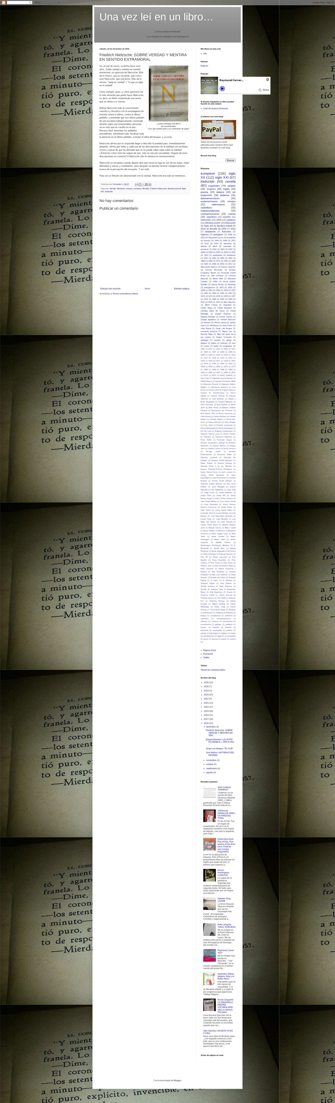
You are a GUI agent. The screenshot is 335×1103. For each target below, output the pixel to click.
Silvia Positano (225, 586)
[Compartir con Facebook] (146, 184)
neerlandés (217, 630)
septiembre (211, 768)
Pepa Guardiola (219, 560)
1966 (218, 366)
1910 (226, 355)
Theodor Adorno (207, 598)
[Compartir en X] (143, 184)
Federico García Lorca (210, 434)
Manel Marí (218, 278)
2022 (214, 375)
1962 (206, 293)
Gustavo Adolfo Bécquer (221, 460)
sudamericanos (209, 201)
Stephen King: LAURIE (224, 899)
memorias (204, 630)
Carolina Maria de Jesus (213, 311)
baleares (229, 613)
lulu (205, 53)
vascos (233, 639)
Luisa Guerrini (226, 522)
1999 (226, 372)
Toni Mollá (221, 598)
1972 (203, 296)
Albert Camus (211, 305)
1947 (206, 258)
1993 (206, 264)
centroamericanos (223, 619)
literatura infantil (224, 226)
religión (224, 633)
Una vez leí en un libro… (156, 17)
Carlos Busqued (224, 308)
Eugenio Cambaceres (224, 431)
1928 (203, 290)
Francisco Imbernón (224, 437)
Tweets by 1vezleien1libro (213, 670)
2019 (203, 229)
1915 (221, 287)
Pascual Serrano (226, 554)
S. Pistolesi (227, 580)
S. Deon (214, 580)
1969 (210, 261)
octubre (210, 764)
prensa (203, 633)
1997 (218, 372)
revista (233, 633)
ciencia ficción (217, 284)
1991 (203, 372)
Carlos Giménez (220, 416)
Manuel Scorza (215, 528)
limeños (228, 627)
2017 (230, 264)
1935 (210, 361)
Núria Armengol (209, 554)
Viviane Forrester (224, 337)
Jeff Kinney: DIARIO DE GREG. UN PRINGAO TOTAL (226, 814)
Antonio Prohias (218, 396)
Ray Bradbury (218, 572)
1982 (233, 261)
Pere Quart (228, 563)
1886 (206, 352)
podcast (224, 343)
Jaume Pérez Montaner (212, 475)
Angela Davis (227, 390)
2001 (233, 372)
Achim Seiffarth (226, 375)
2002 (218, 252)
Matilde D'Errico (223, 542)
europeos (137, 188)
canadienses (215, 616)
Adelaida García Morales (223, 378)
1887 (214, 352)
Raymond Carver (216, 238)
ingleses (205, 234)
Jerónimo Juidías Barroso (211, 484)
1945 (214, 364)
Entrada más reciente (110, 288)
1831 (218, 349)
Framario (207, 437)
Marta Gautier (218, 536)
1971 (218, 261)
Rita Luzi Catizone (220, 575)
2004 (226, 252)
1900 (210, 355)
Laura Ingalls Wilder (223, 510)
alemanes (121, 188)
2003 (222, 264)
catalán (232, 185)
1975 (218, 296)
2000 (210, 252)
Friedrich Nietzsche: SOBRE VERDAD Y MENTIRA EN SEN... (219, 733)
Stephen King (217, 589)
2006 (225, 240)
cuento (232, 213)
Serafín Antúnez (208, 586)
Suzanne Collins (207, 595)
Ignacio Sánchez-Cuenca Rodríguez (216, 469)
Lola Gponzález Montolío (221, 516)
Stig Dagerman (216, 592)
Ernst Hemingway (226, 428)
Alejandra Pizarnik (210, 384)
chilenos (204, 621)
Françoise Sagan (224, 440)
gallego (218, 624)
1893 (222, 352)
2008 (230, 235)
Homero (207, 322)
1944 (206, 364)
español (226, 217)
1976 (226, 296)
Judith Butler (226, 507)
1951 (210, 290)
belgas (203, 616)
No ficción (232, 551)
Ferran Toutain (230, 434)
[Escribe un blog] (140, 184)
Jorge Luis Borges (224, 328)
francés (207, 240)
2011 (203, 302)
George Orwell (213, 451)
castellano (206, 207)
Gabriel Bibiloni (219, 446)
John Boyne (206, 328)
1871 (233, 349)
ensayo (129, 188)
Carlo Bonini (205, 416)
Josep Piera (206, 495)
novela (230, 181)
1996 (214, 264)
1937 (218, 361)
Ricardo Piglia (207, 334)
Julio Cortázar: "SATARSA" (224, 788)
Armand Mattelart (225, 402)
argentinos (212, 217)
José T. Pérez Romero (224, 498)
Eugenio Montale (208, 317)
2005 (218, 220)
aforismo (232, 610)
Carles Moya (206, 308)
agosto (209, 772)
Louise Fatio (206, 519)
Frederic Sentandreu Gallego (213, 443)
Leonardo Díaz (207, 513)
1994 (217, 240)
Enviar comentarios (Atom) (125, 293)
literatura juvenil (174, 188)
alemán (113, 188)
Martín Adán (219, 539)
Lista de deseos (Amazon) (215, 108)
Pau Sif (204, 557)
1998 (203, 252)
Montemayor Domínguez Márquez (215, 545)
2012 (233, 240)
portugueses (209, 287)
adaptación (210, 231)
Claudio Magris (216, 419)
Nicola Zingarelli (217, 551)
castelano (205, 619)
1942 (214, 249)
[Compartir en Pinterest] (150, 184)
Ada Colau (205, 378)
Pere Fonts (215, 563)
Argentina (227, 305)
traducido (109, 191)
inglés (226, 188)
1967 (230, 293)
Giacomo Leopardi (209, 457)
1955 (214, 258)
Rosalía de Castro (218, 577)
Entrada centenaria (224, 425)
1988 (230, 369)
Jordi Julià (231, 490)
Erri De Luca (206, 431)
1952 (218, 290)
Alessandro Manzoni (219, 387)
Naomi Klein (219, 548)
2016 (233, 229)
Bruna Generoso (225, 413)
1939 (226, 361)
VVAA (215, 281)
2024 (206, 690)
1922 (222, 358)
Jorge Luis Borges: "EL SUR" (219, 748)
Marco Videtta (209, 531)
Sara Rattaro (226, 583)
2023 (206, 694)
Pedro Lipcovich (220, 557)
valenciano (206, 220)
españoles (214, 185)
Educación (230, 223)
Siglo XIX (208, 226)
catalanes (231, 220)
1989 (214, 299)
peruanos (205, 249)
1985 (214, 369)
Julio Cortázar (217, 276)
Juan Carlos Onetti (228, 501)
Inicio (147, 288)
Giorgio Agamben (208, 319)
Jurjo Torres (206, 510)
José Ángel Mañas (208, 501)
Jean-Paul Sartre (219, 478)
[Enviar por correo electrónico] (136, 184)
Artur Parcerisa (207, 405)
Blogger (177, 1080)
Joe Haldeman (217, 490)
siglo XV (220, 636)
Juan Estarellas (211, 504)
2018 (216, 243)
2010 (203, 238)
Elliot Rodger (230, 422)
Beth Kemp (213, 407)
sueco (205, 639)
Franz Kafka (206, 440)
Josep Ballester (225, 492)
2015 (206, 375)
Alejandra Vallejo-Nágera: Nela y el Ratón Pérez (226, 976)
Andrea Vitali (214, 390)
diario (215, 246)
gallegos (229, 624)
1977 (233, 296)
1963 (214, 293)
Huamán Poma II (208, 466)
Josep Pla (221, 495)
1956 (226, 290)
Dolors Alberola (215, 422)
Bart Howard (222, 405)
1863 (226, 349)
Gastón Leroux (214, 448)
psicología (214, 633)
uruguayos (227, 346)
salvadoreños (208, 636)
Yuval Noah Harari (217, 610)
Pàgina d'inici (209, 650)
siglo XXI (222, 177)
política (229, 630)
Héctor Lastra (220, 322)
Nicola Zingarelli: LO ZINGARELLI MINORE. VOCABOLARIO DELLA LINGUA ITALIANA (226, 1006)
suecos (215, 639)
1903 (218, 355)
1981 (226, 261)
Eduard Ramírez (223, 314)
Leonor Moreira (222, 513)
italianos (224, 195)
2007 (233, 252)
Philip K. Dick (206, 566)
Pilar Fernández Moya (224, 566)
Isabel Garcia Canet (209, 472)
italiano (220, 192)
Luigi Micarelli (222, 519)
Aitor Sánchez (230, 302)
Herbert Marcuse (228, 319)
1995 (210, 372)
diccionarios (227, 621)
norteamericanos (210, 213)
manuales (227, 246)
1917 (206, 358)
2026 (206, 682)
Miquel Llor (227, 331)
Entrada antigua (181, 288)
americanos (208, 613)
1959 (210, 366)
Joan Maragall (218, 487)
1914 (233, 355)
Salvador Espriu (208, 583)
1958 (203, 366)
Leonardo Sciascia (209, 331)
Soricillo (204, 589)
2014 (206, 243)
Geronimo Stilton (224, 454)
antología (204, 340)
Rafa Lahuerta (207, 569)
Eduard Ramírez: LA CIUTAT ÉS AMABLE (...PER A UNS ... (220, 742)
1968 (203, 261)
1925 (230, 287)
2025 (206, 686)
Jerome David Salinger (222, 481)
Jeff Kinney (214, 325)
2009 (223, 229)
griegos (204, 343)
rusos (206, 346)
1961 (230, 258)
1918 (214, 358)
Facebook (208, 654)
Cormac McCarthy (213, 270)
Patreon (204, 66)
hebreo (203, 627)
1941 (233, 361)
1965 (222, 293)
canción (217, 340)
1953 (230, 364)
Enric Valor (208, 425)
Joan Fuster (227, 325)
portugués (218, 234)
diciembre (211, 727)
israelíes (216, 627)
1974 (233, 366)
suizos (223, 639)
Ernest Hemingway (208, 428)
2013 (206, 255)
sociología (231, 636)
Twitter (206, 657)
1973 (210, 296)
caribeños (228, 616)
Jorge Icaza (209, 492)
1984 (206, 369)
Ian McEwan (226, 466)
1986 (222, 369)
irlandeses (231, 255)
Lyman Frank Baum (209, 525)
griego (229, 340)
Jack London (227, 472)
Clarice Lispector (228, 267)
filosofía (146, 188)
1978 (206, 299)
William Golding (218, 604)
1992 (230, 299)
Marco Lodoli (230, 528)
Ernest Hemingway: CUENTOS (223, 872)
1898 (203, 355)
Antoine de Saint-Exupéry (212, 393)
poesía (204, 192)
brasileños (231, 238)
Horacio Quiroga (225, 463)
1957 (233, 290)
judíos (213, 343)
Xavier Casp (219, 607)
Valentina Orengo (217, 601)
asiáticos (219, 613)
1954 (222, 249)
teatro (216, 346)
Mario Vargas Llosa (220, 534)
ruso (234, 343)
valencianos (218, 204)
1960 (222, 258)
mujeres (211, 188)
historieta (232, 284)
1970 (226, 366)
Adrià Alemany (206, 381)
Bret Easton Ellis (208, 413)
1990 (222, 299)
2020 (210, 302)
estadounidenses (210, 210)
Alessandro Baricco (209, 267)
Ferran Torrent (225, 317)
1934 (203, 361)
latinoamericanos (210, 198)
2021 (218, 302)
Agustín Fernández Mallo (225, 381)
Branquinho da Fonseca (221, 410)
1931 (230, 358)
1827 (210, 349)
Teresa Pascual (225, 595)
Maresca (221, 531)
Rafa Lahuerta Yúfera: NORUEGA (227, 925)
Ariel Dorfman (218, 399)
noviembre (211, 760)
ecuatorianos (206, 624)
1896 (230, 352)
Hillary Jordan (207, 463)
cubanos (215, 621)
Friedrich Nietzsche (158, 188)
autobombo (217, 255)
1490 (203, 349)
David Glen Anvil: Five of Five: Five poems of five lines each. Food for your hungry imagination (226, 845)
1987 (230, 249)
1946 (222, 364)
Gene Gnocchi (230, 448)
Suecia (229, 592)
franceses (226, 231)
